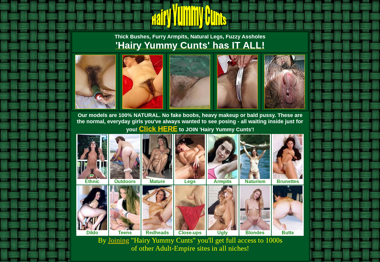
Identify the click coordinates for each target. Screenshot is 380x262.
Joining (118, 240)
